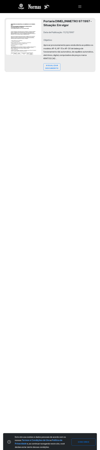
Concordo (83, 442)
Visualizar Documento (51, 66)
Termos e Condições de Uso (36, 440)
